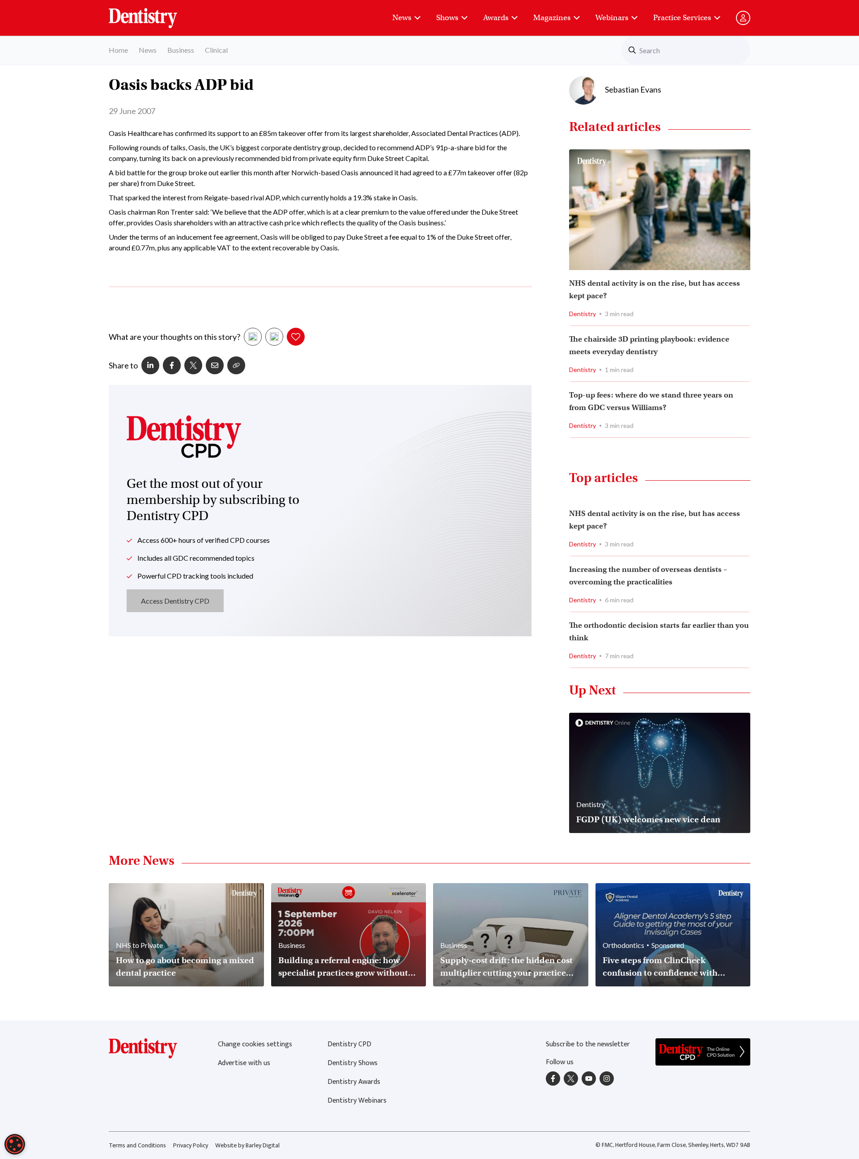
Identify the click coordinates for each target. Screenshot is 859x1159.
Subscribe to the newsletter (588, 1044)
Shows (447, 17)
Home (118, 50)
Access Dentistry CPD (175, 600)
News (401, 17)
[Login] (743, 18)
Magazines (551, 17)
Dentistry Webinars (357, 1101)
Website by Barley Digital (247, 1145)
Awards (495, 17)
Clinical (216, 50)
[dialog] (14, 1144)
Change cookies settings (255, 1044)
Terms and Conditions (137, 1145)
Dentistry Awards (353, 1082)
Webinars (611, 17)
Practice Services (682, 17)
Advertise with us (244, 1063)
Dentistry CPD (349, 1044)
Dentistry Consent (153, 13)
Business (180, 50)
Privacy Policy (190, 1145)
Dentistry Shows (352, 1063)
